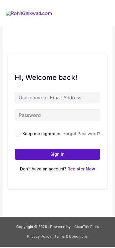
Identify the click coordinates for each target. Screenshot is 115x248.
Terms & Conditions (71, 236)
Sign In (57, 154)
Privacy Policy (39, 236)
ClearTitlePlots (86, 227)
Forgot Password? (81, 133)
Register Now (81, 168)
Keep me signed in (41, 133)
